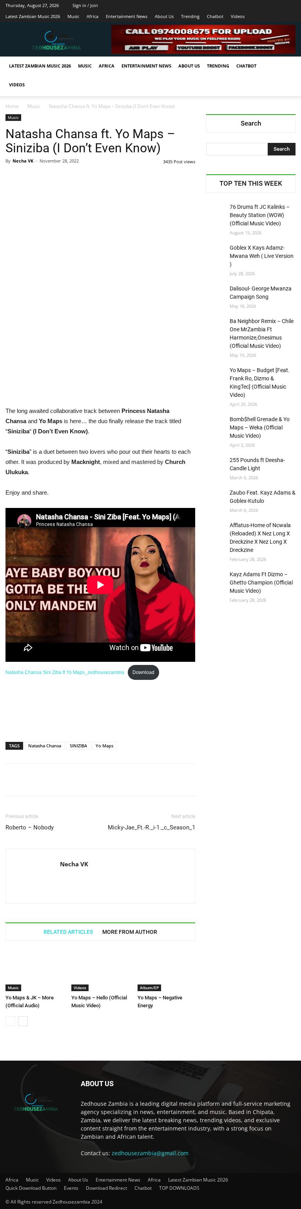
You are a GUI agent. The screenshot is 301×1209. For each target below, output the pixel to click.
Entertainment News (126, 16)
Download (143, 672)
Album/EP (149, 987)
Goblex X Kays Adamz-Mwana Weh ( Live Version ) (262, 256)
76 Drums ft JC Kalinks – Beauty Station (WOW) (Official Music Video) (260, 215)
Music (73, 16)
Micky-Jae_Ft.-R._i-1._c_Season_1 (151, 827)
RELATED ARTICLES (68, 932)
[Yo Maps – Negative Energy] (166, 971)
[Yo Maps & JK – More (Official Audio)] (34, 971)
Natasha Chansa (44, 746)
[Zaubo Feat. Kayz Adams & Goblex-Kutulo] (216, 498)
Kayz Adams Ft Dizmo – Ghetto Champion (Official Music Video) (261, 582)
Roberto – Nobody (29, 827)
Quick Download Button (30, 1188)
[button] (286, 66)
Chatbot (215, 16)
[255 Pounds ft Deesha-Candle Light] (216, 466)
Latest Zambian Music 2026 (32, 16)
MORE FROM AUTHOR (129, 932)
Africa (92, 16)
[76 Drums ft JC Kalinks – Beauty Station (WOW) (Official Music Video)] (216, 213)
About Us (164, 16)
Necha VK (23, 161)
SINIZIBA (78, 746)
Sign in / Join (85, 5)
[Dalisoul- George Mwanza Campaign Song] (216, 294)
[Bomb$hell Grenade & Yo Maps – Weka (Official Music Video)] (216, 425)
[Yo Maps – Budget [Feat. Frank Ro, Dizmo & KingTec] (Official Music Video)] (216, 376)
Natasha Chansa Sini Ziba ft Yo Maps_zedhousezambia (64, 672)
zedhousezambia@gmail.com (150, 1153)
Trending (190, 16)
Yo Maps (104, 746)
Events (71, 1188)
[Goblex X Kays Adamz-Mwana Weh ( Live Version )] (216, 253)
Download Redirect (106, 1188)
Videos (238, 16)
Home (12, 106)
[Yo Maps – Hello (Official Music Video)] (100, 971)
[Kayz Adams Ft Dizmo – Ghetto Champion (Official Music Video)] (216, 580)
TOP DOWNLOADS (179, 1188)
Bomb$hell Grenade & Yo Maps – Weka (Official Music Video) (260, 427)
